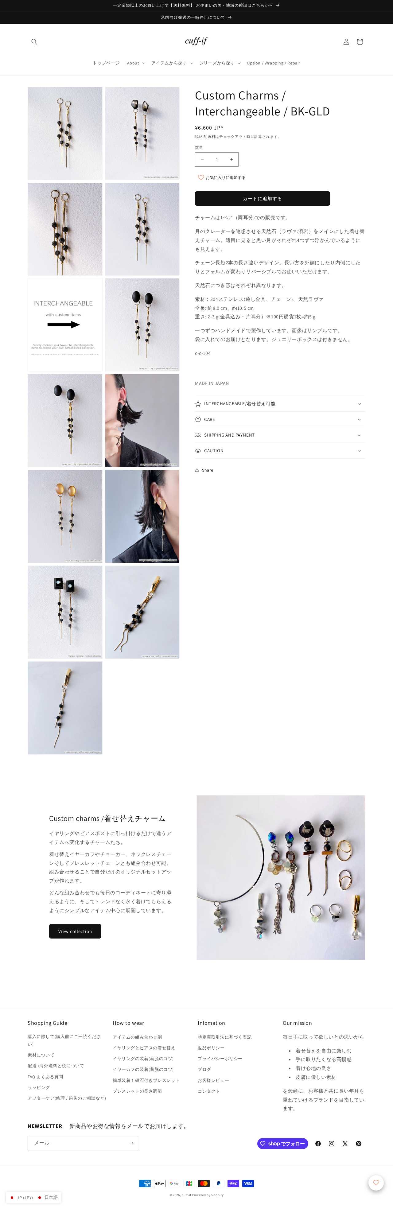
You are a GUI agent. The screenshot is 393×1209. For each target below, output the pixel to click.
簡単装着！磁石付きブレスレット (146, 1080)
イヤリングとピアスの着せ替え (144, 1048)
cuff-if (186, 1195)
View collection (75, 931)
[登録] (131, 1143)
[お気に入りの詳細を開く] (376, 1183)
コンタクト (209, 1091)
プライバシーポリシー (220, 1058)
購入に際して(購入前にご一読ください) (64, 1040)
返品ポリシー (211, 1048)
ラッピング (39, 1087)
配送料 (209, 136)
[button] (34, 42)
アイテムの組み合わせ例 (137, 1037)
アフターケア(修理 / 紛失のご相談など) (67, 1098)
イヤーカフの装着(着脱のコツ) (143, 1069)
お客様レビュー (213, 1080)
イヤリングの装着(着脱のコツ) (143, 1058)
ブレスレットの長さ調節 (137, 1091)
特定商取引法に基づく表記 (224, 1037)
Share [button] (207, 469)
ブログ (204, 1069)
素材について (41, 1055)
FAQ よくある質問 (45, 1076)
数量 (199, 147)
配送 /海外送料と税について (56, 1065)
